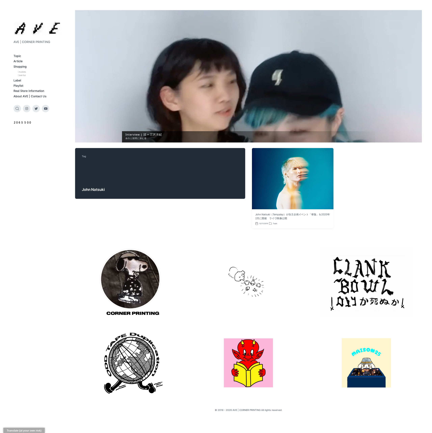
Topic (17, 56)
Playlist (18, 85)
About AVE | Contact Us (30, 96)
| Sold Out (22, 75)
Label (17, 80)
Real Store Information (29, 91)
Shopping (20, 66)
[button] (248, 76)
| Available (22, 72)
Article (18, 61)
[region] (248, 76)
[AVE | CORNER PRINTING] (38, 28)
